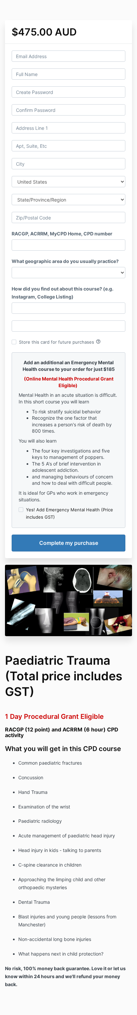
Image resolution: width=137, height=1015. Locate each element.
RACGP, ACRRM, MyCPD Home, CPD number (62, 233)
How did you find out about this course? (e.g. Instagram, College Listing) (62, 292)
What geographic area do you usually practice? (65, 261)
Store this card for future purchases (60, 341)
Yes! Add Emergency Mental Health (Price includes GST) (69, 513)
